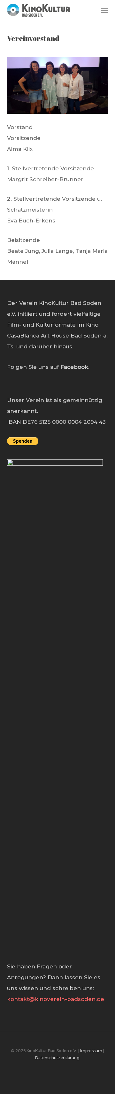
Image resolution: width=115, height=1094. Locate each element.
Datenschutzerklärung (57, 1057)
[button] (104, 10)
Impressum (91, 1050)
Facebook (74, 367)
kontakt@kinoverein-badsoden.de (55, 999)
